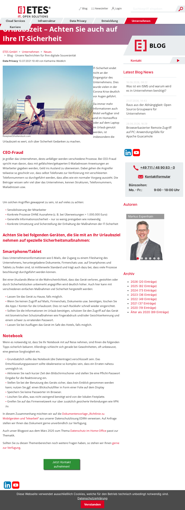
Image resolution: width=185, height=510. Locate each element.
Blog (84, 8)
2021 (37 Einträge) (143, 303)
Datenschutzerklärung (92, 498)
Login (118, 8)
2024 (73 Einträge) (144, 290)
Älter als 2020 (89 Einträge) (150, 312)
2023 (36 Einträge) (144, 294)
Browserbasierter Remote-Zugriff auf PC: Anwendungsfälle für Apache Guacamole (148, 132)
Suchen (180, 9)
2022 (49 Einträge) (144, 299)
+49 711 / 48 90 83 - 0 (157, 167)
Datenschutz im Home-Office (88, 430)
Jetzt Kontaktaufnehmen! (61, 464)
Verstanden (92, 504)
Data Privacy (10, 60)
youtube (15, 485)
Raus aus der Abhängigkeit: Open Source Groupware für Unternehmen (148, 109)
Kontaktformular (157, 176)
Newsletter (101, 8)
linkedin (7, 485)
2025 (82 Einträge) (144, 286)
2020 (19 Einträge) (143, 308)
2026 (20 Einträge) (144, 281)
